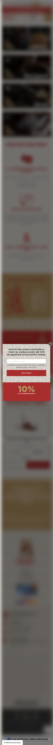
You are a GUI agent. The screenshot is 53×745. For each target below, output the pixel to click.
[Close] (50, 344)
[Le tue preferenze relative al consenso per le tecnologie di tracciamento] (12, 742)
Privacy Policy (32, 367)
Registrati (26, 372)
